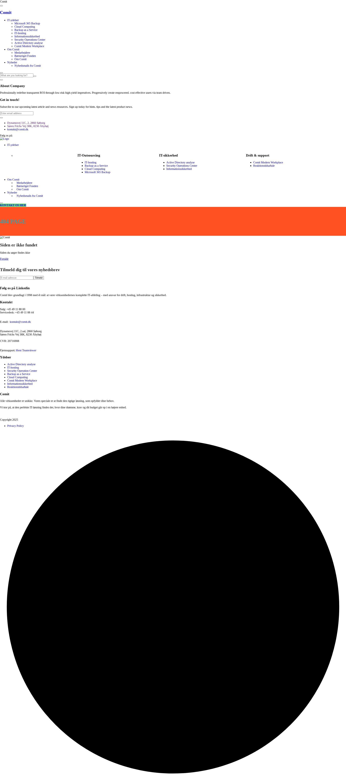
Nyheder (12, 62)
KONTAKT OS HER (13, 205)
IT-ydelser (13, 20)
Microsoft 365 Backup (27, 23)
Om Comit (13, 49)
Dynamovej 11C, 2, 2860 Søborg (26, 122)
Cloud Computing (24, 26)
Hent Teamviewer (26, 350)
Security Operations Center (29, 39)
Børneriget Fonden (25, 55)
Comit (6, 12)
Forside (4, 258)
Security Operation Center (22, 370)
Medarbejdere (22, 52)
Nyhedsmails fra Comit (27, 65)
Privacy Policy (15, 425)
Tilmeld (38, 277)
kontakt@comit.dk (17, 129)
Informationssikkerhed (27, 36)
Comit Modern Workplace (29, 46)
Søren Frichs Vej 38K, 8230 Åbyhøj (27, 126)
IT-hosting (20, 33)
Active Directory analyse (28, 42)
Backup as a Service (25, 29)
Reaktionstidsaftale (264, 165)
